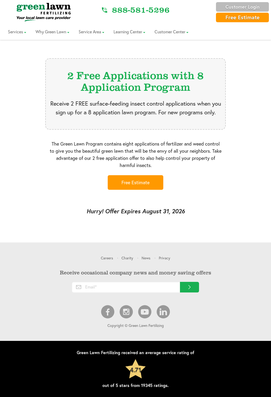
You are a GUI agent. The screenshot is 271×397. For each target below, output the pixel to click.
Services (15, 31)
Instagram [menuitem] (126, 311)
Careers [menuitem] (107, 257)
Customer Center (170, 31)
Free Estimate (242, 17)
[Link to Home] (43, 12)
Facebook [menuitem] (107, 311)
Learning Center (128, 31)
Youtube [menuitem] (144, 311)
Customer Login (242, 7)
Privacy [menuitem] (164, 257)
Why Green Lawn (50, 31)
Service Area (90, 31)
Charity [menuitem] (127, 257)
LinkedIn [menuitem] (163, 311)
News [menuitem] (146, 257)
